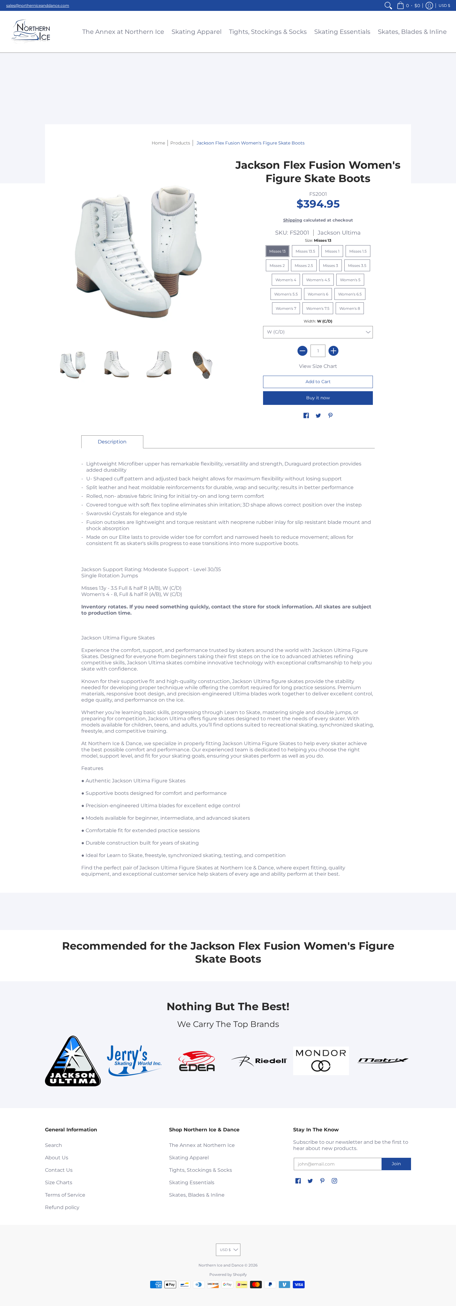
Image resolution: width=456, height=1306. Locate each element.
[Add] (333, 351)
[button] (408, 5)
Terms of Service (65, 1195)
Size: (318, 240)
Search (53, 1145)
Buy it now (318, 398)
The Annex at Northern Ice (202, 1145)
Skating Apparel (189, 1158)
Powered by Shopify (228, 1274)
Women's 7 (286, 308)
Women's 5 (350, 279)
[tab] (112, 441)
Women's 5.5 (286, 294)
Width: (318, 321)
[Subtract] (302, 351)
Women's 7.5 (317, 308)
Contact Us (59, 1170)
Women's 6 (318, 294)
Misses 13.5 (305, 251)
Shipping (292, 220)
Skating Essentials (191, 1182)
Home (158, 143)
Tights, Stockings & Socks (200, 1170)
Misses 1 (332, 251)
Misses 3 (330, 265)
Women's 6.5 (350, 294)
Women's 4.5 (318, 279)
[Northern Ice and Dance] (31, 32)
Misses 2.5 (304, 265)
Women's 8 (349, 308)
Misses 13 (277, 251)
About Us (56, 1158)
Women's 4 (285, 279)
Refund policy (62, 1207)
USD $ (444, 5)
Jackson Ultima (339, 232)
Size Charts (58, 1182)
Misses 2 (277, 265)
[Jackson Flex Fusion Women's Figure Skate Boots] (73, 364)
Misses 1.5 (358, 251)
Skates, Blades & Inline (197, 1195)
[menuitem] (388, 5)
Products (180, 143)
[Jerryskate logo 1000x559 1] (135, 1060)
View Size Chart (318, 366)
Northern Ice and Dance (221, 1265)
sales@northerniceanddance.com (37, 5)
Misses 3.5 (357, 265)
